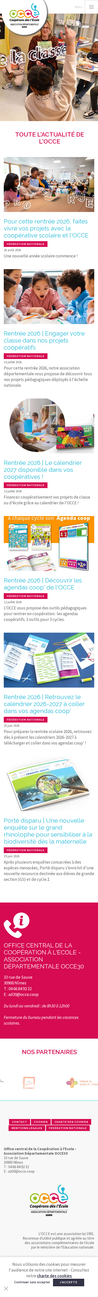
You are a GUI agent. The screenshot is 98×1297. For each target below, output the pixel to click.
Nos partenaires (49, 1052)
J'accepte (68, 1282)
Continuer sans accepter (32, 1282)
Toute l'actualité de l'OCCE (49, 138)
